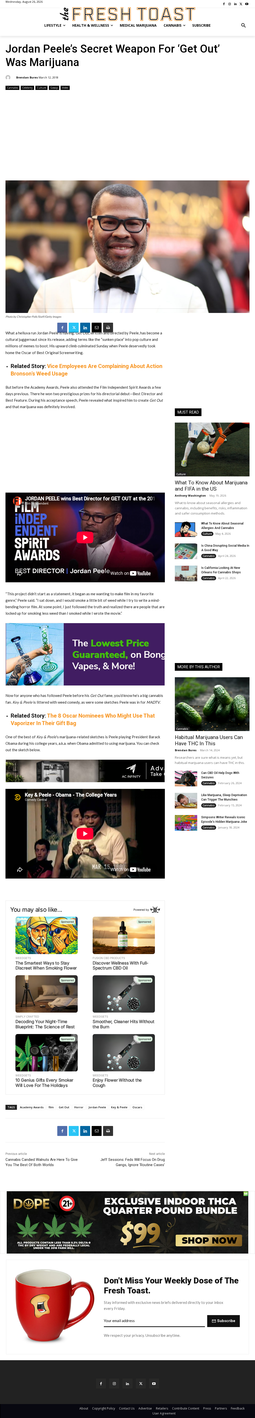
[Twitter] (74, 328)
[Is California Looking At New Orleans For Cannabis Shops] (186, 573)
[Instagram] (114, 1383)
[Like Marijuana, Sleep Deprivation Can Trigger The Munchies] (186, 801)
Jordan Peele (97, 1107)
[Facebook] (62, 328)
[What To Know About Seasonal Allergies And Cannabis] (186, 529)
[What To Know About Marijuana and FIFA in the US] (212, 449)
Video (65, 87)
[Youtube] (154, 1383)
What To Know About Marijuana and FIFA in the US (211, 486)
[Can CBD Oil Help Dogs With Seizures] (186, 778)
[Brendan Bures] (8, 77)
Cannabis (12, 87)
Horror (78, 1107)
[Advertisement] (127, 136)
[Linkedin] (85, 328)
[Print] (108, 328)
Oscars (137, 1107)
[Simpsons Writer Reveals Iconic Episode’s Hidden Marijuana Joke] (186, 823)
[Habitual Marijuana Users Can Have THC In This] (212, 704)
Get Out (64, 1107)
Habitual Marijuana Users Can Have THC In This (209, 740)
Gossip (54, 87)
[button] (244, 25)
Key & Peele (119, 1107)
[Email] (97, 328)
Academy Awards (32, 1107)
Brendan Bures (27, 77)
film (51, 1107)
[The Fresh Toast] (127, 14)
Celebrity (27, 87)
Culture (41, 87)
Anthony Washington (190, 495)
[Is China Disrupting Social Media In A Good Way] (186, 551)
